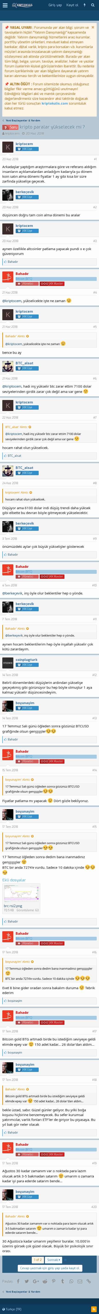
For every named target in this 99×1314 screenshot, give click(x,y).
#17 (94, 1031)
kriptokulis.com (55, 103)
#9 (95, 539)
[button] (5, 5)
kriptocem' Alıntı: (16, 492)
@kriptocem (11, 300)
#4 (95, 292)
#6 (95, 378)
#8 (95, 483)
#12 (94, 675)
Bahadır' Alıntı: (15, 336)
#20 (94, 1207)
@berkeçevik (12, 593)
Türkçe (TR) (13, 1309)
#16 (94, 952)
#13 (94, 718)
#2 (95, 207)
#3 (95, 241)
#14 (94, 770)
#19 (94, 1163)
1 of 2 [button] (38, 1260)
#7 (95, 418)
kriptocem (12, 133)
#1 (95, 159)
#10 (94, 585)
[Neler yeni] (85, 5)
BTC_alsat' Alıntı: (16, 427)
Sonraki (53, 1260)
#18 (94, 1080)
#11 (95, 619)
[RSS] (94, 1309)
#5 (95, 327)
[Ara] (93, 5)
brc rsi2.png (13, 906)
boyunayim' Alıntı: (17, 779)
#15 (94, 827)
